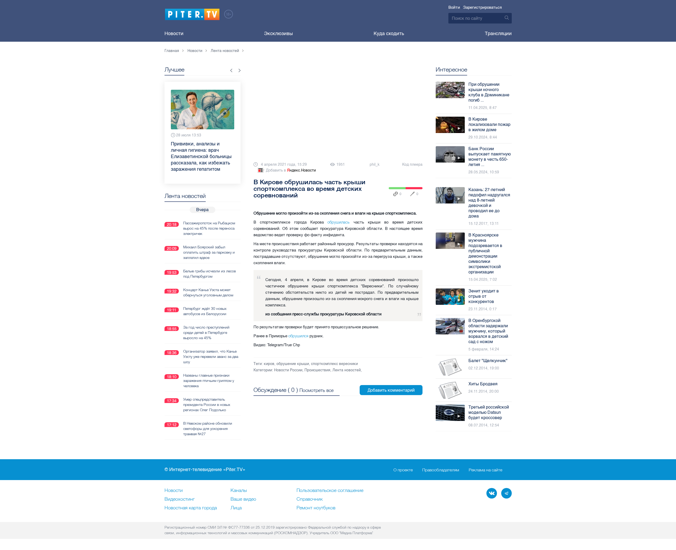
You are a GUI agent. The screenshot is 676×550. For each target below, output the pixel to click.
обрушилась (338, 222)
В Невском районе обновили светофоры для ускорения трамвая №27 (207, 428)
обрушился (298, 335)
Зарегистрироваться (482, 7)
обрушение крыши (292, 364)
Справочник (310, 499)
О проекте (403, 470)
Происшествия (317, 370)
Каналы (239, 490)
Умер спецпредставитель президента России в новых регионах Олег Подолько (206, 404)
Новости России (288, 370)
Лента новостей (346, 370)
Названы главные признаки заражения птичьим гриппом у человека (208, 380)
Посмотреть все (316, 390)
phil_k (374, 164)
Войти (454, 7)
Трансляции (498, 33)
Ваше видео (243, 499)
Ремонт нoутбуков (316, 508)
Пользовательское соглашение (330, 490)
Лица (236, 508)
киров (269, 364)
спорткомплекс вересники (334, 364)
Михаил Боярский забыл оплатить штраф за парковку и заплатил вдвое (209, 252)
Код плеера (412, 164)
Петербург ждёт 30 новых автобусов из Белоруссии (205, 311)
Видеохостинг (180, 499)
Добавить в (291, 170)
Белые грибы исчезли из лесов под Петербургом (209, 274)
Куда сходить (389, 33)
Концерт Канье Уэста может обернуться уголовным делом (208, 292)
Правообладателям (440, 470)
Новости (174, 33)
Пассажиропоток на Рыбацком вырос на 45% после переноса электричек (209, 228)
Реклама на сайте (485, 470)
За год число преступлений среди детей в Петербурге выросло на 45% (206, 332)
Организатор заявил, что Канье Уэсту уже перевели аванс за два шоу (210, 356)
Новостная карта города (191, 508)
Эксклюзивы (278, 33)
